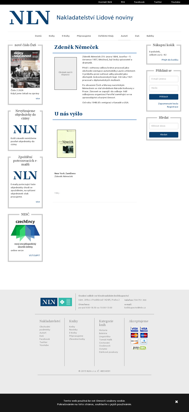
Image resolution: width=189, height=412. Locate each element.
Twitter (158, 2)
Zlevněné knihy (77, 339)
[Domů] (71, 18)
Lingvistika (104, 336)
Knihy (52, 36)
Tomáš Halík (105, 339)
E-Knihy (66, 36)
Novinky (73, 329)
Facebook (139, 2)
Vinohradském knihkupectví (113, 295)
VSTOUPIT (34, 255)
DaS (137, 36)
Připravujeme (84, 36)
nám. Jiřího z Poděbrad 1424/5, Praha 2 (99, 300)
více (38, 98)
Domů (38, 36)
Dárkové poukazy (108, 352)
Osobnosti (104, 345)
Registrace (172, 106)
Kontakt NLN (105, 2)
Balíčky (150, 36)
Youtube (175, 2)
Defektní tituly (106, 36)
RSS (123, 2)
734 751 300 (140, 300)
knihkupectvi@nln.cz (135, 307)
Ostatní (103, 349)
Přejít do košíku (170, 59)
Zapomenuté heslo (168, 103)
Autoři (124, 36)
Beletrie (103, 333)
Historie (103, 330)
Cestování (104, 342)
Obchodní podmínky (44, 328)
